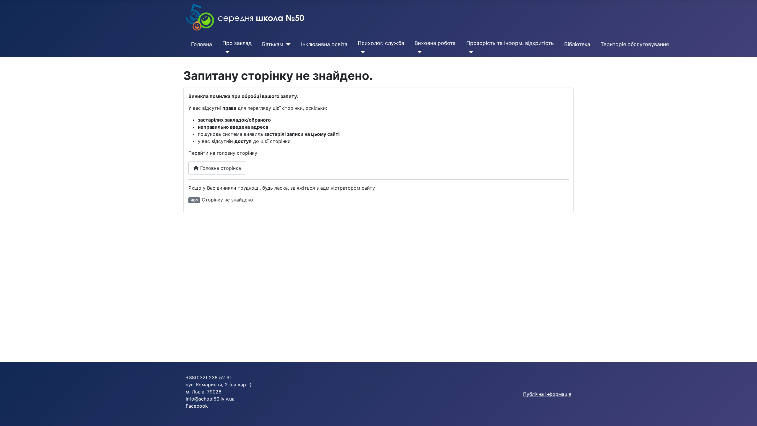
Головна (201, 44)
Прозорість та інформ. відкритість (510, 43)
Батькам (272, 44)
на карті (240, 385)
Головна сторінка (220, 168)
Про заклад (237, 43)
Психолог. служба (381, 43)
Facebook (197, 406)
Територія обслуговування (635, 44)
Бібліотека (577, 44)
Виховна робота (435, 43)
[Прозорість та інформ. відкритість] (470, 52)
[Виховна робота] (418, 52)
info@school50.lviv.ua (210, 399)
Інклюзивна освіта (324, 44)
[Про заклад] (226, 52)
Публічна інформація (547, 394)
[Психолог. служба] (361, 52)
